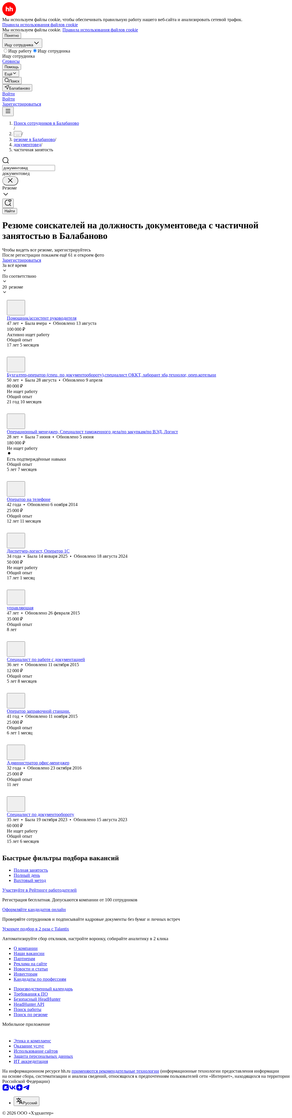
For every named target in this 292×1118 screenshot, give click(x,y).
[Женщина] (16, 307)
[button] (8, 93)
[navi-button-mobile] (8, 111)
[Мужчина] (16, 597)
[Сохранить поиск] (8, 203)
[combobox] (28, 168)
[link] (12, 80)
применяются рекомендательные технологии (115, 1071)
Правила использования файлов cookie (100, 29)
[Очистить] (10, 181)
